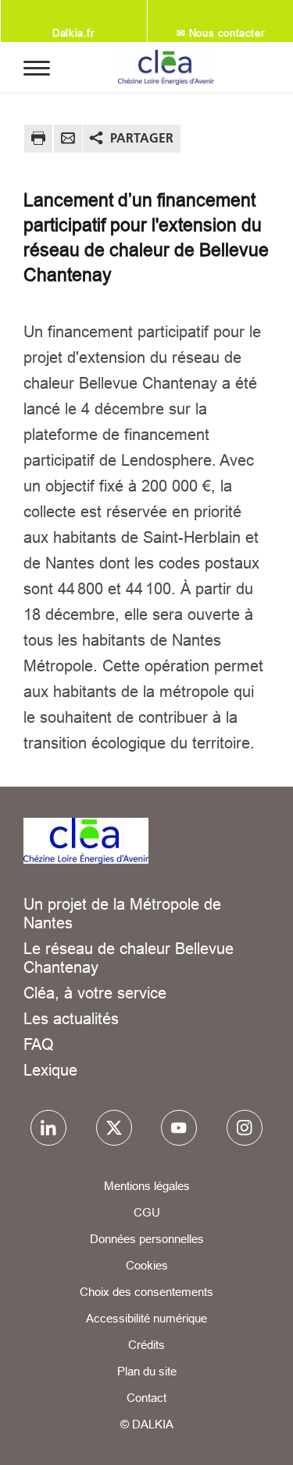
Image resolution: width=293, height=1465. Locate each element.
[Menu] (36, 67)
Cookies (147, 1265)
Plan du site (147, 1371)
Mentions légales (147, 1185)
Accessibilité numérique (146, 1318)
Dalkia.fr (73, 32)
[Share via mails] (68, 141)
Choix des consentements (146, 1291)
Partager (141, 138)
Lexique (50, 1070)
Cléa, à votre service (94, 993)
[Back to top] (259, 1439)
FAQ (38, 1044)
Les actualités (71, 1018)
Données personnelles (147, 1238)
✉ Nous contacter (221, 32)
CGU (147, 1212)
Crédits (146, 1344)
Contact (146, 1397)
